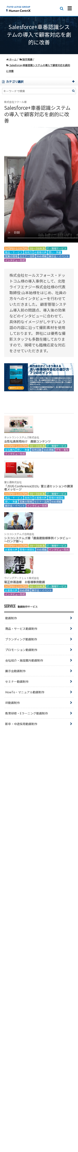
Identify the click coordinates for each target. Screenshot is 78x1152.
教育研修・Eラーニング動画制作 (26, 713)
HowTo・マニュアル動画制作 (24, 692)
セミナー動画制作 (16, 681)
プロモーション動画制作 (21, 650)
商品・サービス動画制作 (21, 629)
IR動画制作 (12, 703)
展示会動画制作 (15, 671)
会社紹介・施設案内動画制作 (24, 660)
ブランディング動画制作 (21, 639)
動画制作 (11, 618)
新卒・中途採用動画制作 (21, 724)
